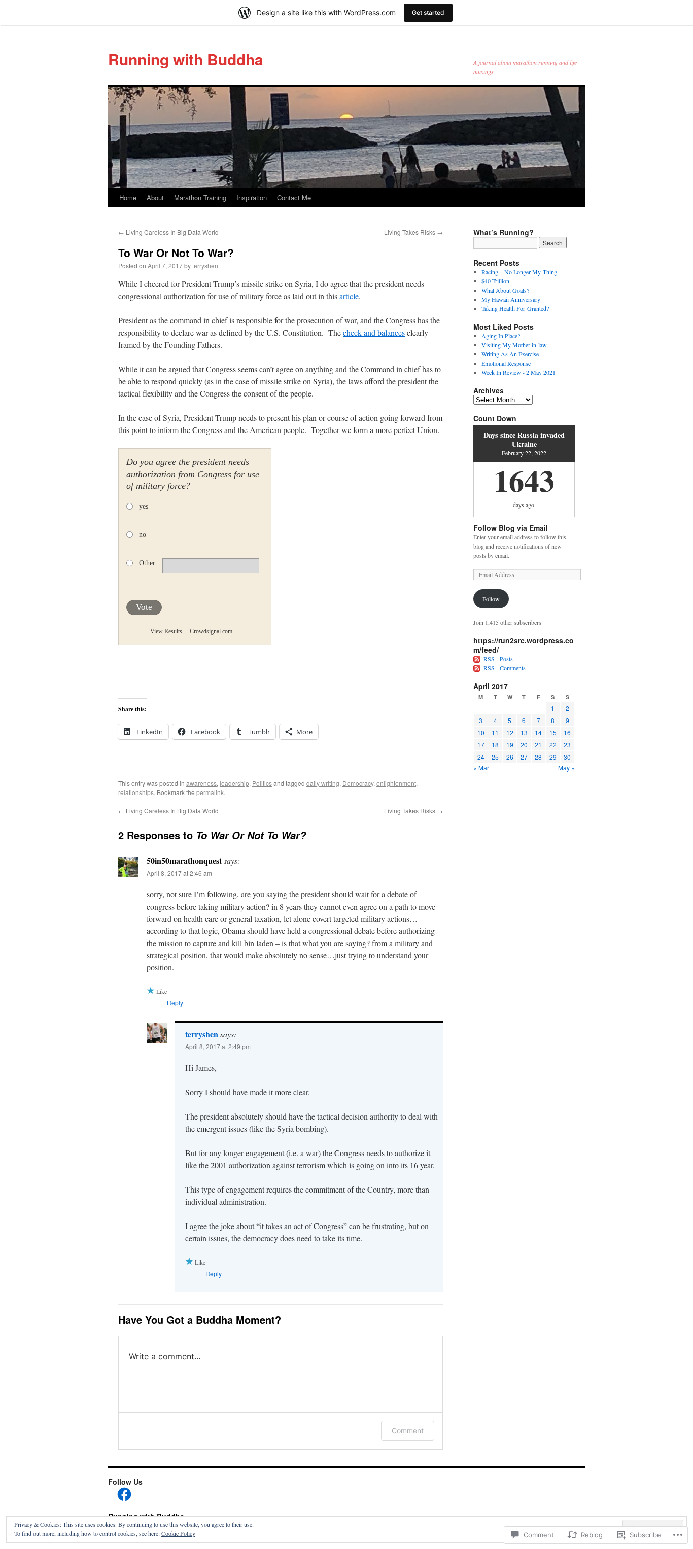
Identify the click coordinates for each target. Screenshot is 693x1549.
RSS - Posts (498, 659)
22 (553, 744)
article (349, 296)
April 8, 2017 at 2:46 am (179, 873)
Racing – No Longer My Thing (519, 272)
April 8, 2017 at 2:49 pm (218, 1046)
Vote (144, 607)
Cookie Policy (178, 1533)
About (155, 197)
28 (538, 756)
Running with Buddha (185, 59)
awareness (201, 783)
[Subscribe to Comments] (477, 668)
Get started (428, 12)
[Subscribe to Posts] (477, 659)
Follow (491, 599)
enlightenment (396, 783)
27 (524, 756)
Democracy (357, 783)
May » (566, 767)
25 (495, 756)
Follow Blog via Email (510, 528)
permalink (210, 792)
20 (524, 744)
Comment (408, 1430)
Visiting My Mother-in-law (514, 345)
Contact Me (294, 197)
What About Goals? (505, 290)
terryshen (205, 265)
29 (553, 756)
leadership (234, 783)
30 (567, 756)
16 (567, 732)
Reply (175, 1002)
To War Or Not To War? (176, 252)
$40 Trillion (495, 281)
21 (538, 744)
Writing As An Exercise (510, 354)
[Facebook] (124, 1494)
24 (480, 756)
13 (524, 732)
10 (480, 732)
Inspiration (251, 197)
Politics (262, 783)
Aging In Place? (500, 336)
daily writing (322, 783)
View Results (166, 631)
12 (509, 732)
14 (538, 732)
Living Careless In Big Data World (168, 232)
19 (509, 744)
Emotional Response (506, 363)
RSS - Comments (504, 668)
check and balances (374, 332)
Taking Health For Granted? (515, 308)
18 (495, 744)
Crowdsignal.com (211, 631)
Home (127, 197)
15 (553, 732)
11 (495, 732)
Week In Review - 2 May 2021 (518, 372)
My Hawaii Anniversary (510, 299)
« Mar (481, 767)
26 (509, 756)
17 (480, 744)
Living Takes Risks (413, 232)
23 (567, 744)
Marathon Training (200, 197)
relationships (136, 792)
